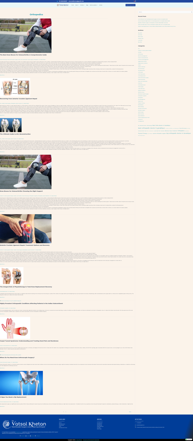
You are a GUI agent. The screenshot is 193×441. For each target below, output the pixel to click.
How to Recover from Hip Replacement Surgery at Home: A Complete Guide (153, 19)
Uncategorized (141, 121)
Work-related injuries (141, 135)
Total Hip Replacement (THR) (5, 401)
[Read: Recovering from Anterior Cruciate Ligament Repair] (15, 87)
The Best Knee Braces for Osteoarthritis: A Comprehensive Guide (23, 55)
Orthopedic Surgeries (33, 195)
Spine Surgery (141, 112)
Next (130, 411)
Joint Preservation (141, 74)
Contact (100, 5)
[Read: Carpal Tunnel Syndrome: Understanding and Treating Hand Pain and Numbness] (15, 327)
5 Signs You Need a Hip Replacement (13, 397)
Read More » (2, 75)
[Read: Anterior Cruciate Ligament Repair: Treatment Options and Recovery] (25, 228)
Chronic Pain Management (143, 59)
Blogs (87, 5)
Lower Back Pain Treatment (159, 130)
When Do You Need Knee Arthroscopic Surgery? (17, 357)
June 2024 (140, 40)
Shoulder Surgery (141, 110)
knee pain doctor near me (143, 130)
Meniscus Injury (141, 92)
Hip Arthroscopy (141, 68)
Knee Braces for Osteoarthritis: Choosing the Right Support (21, 191)
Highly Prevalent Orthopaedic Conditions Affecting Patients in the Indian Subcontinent (31, 303)
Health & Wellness (141, 66)
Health (3, 103)
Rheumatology (141, 106)
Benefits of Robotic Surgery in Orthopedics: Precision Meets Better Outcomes (153, 22)
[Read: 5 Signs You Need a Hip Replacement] (21, 382)
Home (72, 5)
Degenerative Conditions (142, 63)
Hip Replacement (141, 70)
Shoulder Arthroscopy (142, 108)
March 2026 (140, 36)
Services (82, 5)
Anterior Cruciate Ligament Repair (6, 195)
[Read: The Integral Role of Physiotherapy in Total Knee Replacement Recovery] (11, 275)
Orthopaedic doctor (18, 432)
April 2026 (140, 34)
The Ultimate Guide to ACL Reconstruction (15, 134)
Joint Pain (170, 128)
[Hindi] (136, 1)
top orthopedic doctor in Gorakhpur (178, 133)
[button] (78, 5)
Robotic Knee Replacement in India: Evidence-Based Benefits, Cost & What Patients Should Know (157, 26)
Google (27, 435)
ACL (1, 103)
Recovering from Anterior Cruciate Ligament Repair (18, 98)
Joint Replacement (141, 75)
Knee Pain (140, 83)
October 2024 (140, 38)
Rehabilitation (25, 249)
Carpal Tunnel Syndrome (5, 345)
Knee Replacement (3, 291)
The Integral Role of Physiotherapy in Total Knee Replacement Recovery (26, 287)
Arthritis (139, 52)
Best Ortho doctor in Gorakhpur (161, 125)
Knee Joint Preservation (22, 59)
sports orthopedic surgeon (159, 133)
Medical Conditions (141, 90)
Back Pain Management (142, 55)
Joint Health (19, 195)
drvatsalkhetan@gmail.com (76, 1)
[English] (134, 1)
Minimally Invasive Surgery (143, 93)
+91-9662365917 (63, 1)
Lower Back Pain (141, 88)
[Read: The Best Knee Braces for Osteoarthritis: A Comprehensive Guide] (25, 35)
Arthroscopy (140, 54)
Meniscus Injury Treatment (171, 130)
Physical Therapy (141, 103)
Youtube (32, 435)
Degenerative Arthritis (142, 61)
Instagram (38, 435)
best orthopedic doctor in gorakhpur (151, 128)
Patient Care (140, 101)
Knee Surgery (30, 59)
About (76, 5)
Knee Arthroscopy (3, 59)
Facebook (23, 435)
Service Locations (93, 5)
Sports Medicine (46, 195)
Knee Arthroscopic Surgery (12, 59)
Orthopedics (35, 59)
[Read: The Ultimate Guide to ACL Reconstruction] (11, 125)
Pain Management (141, 99)
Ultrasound (140, 119)
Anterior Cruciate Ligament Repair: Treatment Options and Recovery (24, 245)
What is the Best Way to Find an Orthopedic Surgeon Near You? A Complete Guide (154, 24)
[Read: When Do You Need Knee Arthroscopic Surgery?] (10, 354)
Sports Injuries (19, 103)
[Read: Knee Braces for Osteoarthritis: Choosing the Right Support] (25, 171)
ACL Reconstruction (142, 125)
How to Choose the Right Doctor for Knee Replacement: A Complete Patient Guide (154, 20)
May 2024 (140, 42)
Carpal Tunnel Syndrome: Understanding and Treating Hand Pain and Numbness (29, 341)
